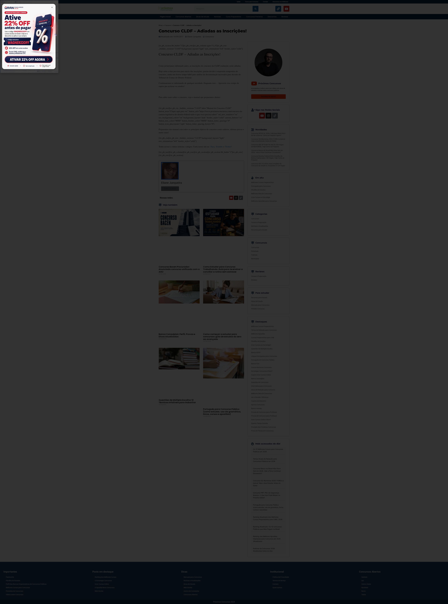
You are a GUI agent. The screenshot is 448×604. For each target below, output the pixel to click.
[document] (224, 302)
